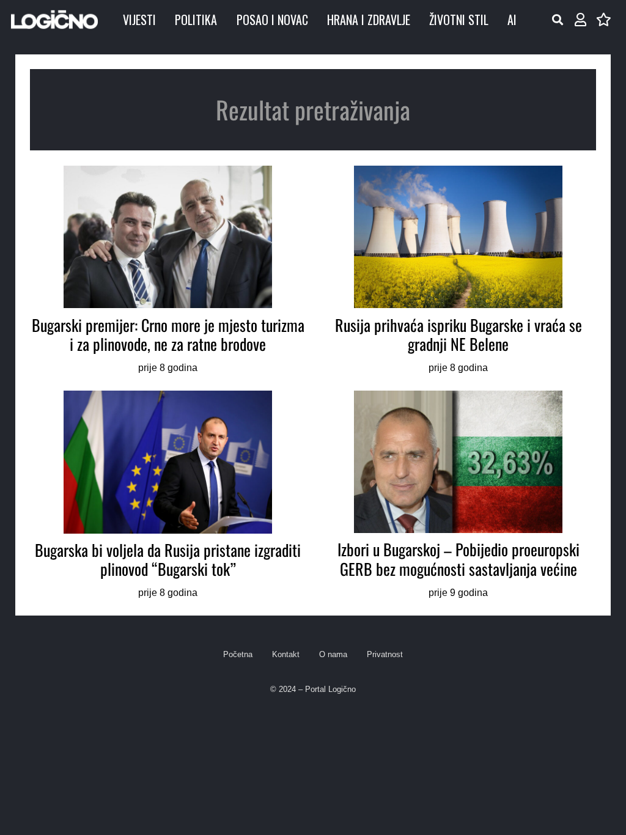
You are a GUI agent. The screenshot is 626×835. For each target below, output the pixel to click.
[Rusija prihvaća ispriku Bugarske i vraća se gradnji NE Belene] (458, 271)
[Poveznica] (580, 20)
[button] (557, 19)
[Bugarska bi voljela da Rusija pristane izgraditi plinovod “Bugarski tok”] (168, 496)
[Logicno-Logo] (54, 19)
